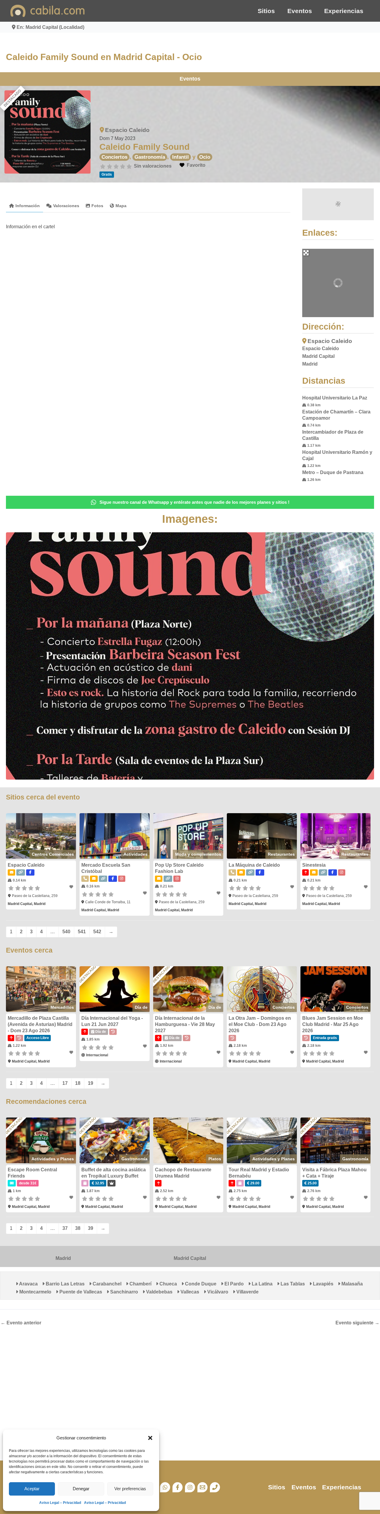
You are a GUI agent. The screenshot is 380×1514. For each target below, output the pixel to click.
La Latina (262, 1283)
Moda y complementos (198, 854)
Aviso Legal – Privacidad (60, 1503)
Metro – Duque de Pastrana (332, 472)
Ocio (204, 157)
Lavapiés (322, 1283)
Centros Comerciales (53, 854)
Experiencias (343, 10)
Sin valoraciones (153, 166)
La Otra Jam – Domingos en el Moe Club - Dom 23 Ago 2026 (260, 1024)
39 (90, 1228)
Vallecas (189, 1291)
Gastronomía (149, 157)
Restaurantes (281, 854)
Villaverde (247, 1291)
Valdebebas (158, 1291)
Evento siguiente (357, 1323)
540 (66, 931)
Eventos (299, 10)
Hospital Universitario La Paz (334, 397)
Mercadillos (62, 1007)
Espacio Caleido (127, 130)
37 (65, 1228)
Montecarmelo (34, 1291)
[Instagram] (190, 1487)
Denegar (81, 1488)
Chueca (167, 1283)
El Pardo (233, 1283)
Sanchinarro (123, 1291)
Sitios (266, 10)
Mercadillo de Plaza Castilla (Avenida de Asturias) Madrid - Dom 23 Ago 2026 (40, 1024)
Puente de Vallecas (80, 1291)
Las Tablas (292, 1283)
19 (90, 1083)
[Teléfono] (215, 1487)
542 (97, 931)
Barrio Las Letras (65, 1283)
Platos (214, 1158)
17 (65, 1083)
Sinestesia (314, 865)
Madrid (63, 1258)
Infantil (180, 157)
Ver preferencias (130, 1488)
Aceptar (31, 1488)
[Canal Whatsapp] (165, 1487)
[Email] (202, 1487)
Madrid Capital (190, 1258)
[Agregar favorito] (71, 887)
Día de (141, 1007)
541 (82, 931)
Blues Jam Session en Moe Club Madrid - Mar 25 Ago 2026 (332, 1024)
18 (77, 1083)
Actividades (136, 854)
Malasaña (351, 1283)
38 (77, 1228)
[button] (150, 1438)
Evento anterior (21, 1323)
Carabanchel (106, 1283)
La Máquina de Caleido (254, 865)
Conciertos (114, 157)
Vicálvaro (217, 1291)
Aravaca (28, 1283)
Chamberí (139, 1283)
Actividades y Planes (52, 1158)
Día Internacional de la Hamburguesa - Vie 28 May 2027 (185, 1024)
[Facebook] (177, 1487)
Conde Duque (200, 1283)
